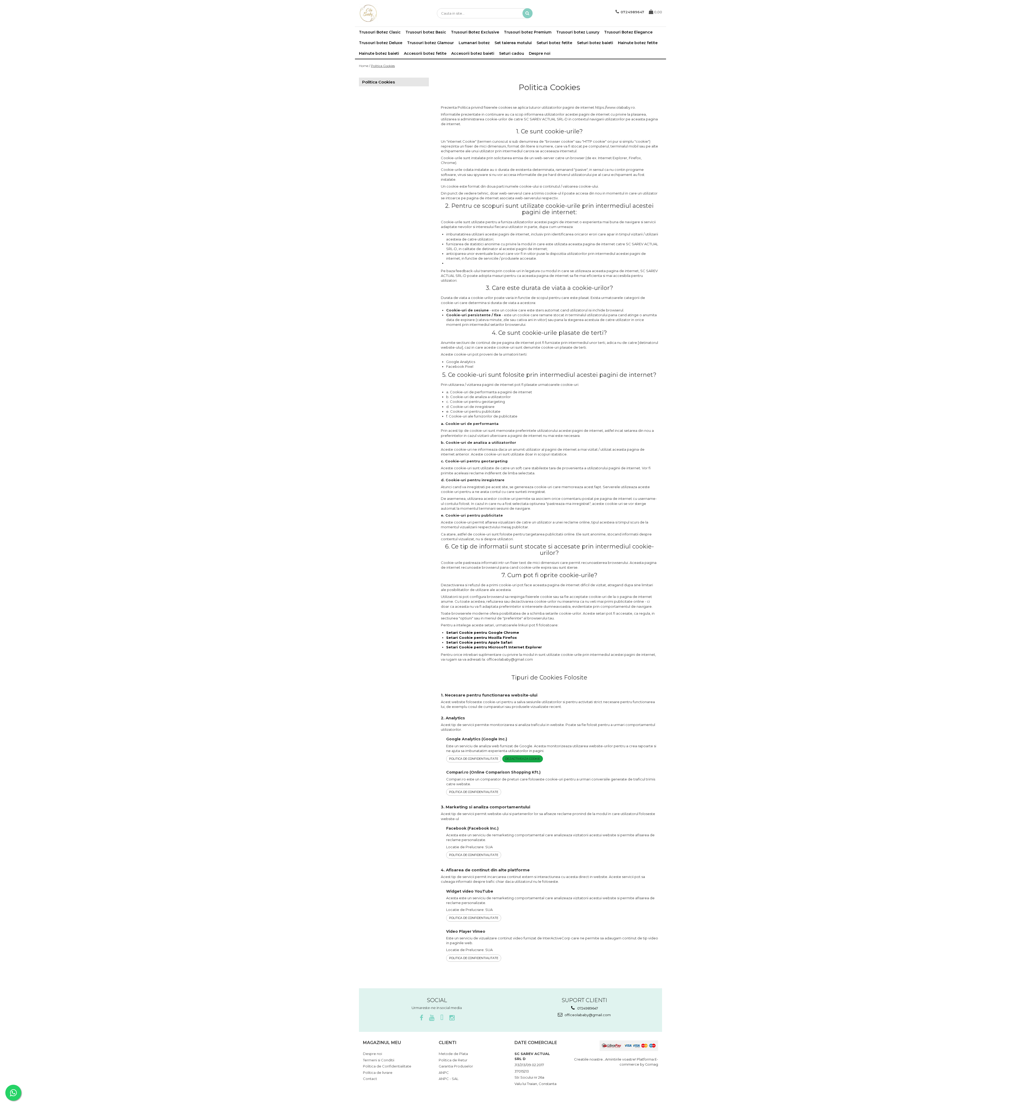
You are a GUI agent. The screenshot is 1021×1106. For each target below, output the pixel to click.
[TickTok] (441, 1018)
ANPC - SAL (448, 1079)
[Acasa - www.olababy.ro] (385, 13)
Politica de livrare (377, 1072)
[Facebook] (421, 1018)
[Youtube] (431, 1018)
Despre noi (539, 53)
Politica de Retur (453, 1060)
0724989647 (587, 1008)
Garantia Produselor (456, 1066)
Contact (370, 1079)
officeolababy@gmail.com (587, 1015)
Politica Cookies (383, 66)
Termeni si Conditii (378, 1060)
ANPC (444, 1072)
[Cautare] (527, 13)
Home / (364, 66)
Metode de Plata (453, 1054)
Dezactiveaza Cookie (522, 759)
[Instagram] (452, 1018)
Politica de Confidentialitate (473, 759)
